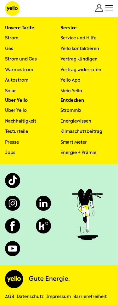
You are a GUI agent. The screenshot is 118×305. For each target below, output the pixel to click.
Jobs (10, 153)
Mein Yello (71, 91)
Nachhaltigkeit (20, 121)
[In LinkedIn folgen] (43, 203)
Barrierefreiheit (90, 297)
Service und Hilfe (78, 38)
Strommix (70, 110)
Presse (12, 142)
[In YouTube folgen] (12, 248)
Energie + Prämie (78, 153)
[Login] (99, 8)
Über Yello (16, 110)
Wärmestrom (19, 70)
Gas (9, 49)
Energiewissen (75, 121)
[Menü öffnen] (109, 8)
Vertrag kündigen (79, 59)
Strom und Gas (21, 59)
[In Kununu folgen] (43, 225)
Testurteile (16, 132)
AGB (9, 297)
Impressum (58, 297)
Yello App (70, 80)
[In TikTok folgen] (12, 180)
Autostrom (16, 80)
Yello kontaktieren (79, 49)
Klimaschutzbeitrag (81, 132)
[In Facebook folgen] (12, 225)
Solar (10, 91)
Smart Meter (73, 142)
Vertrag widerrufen (80, 70)
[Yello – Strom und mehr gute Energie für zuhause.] (12, 8)
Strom (11, 38)
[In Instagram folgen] (12, 203)
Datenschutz (30, 297)
